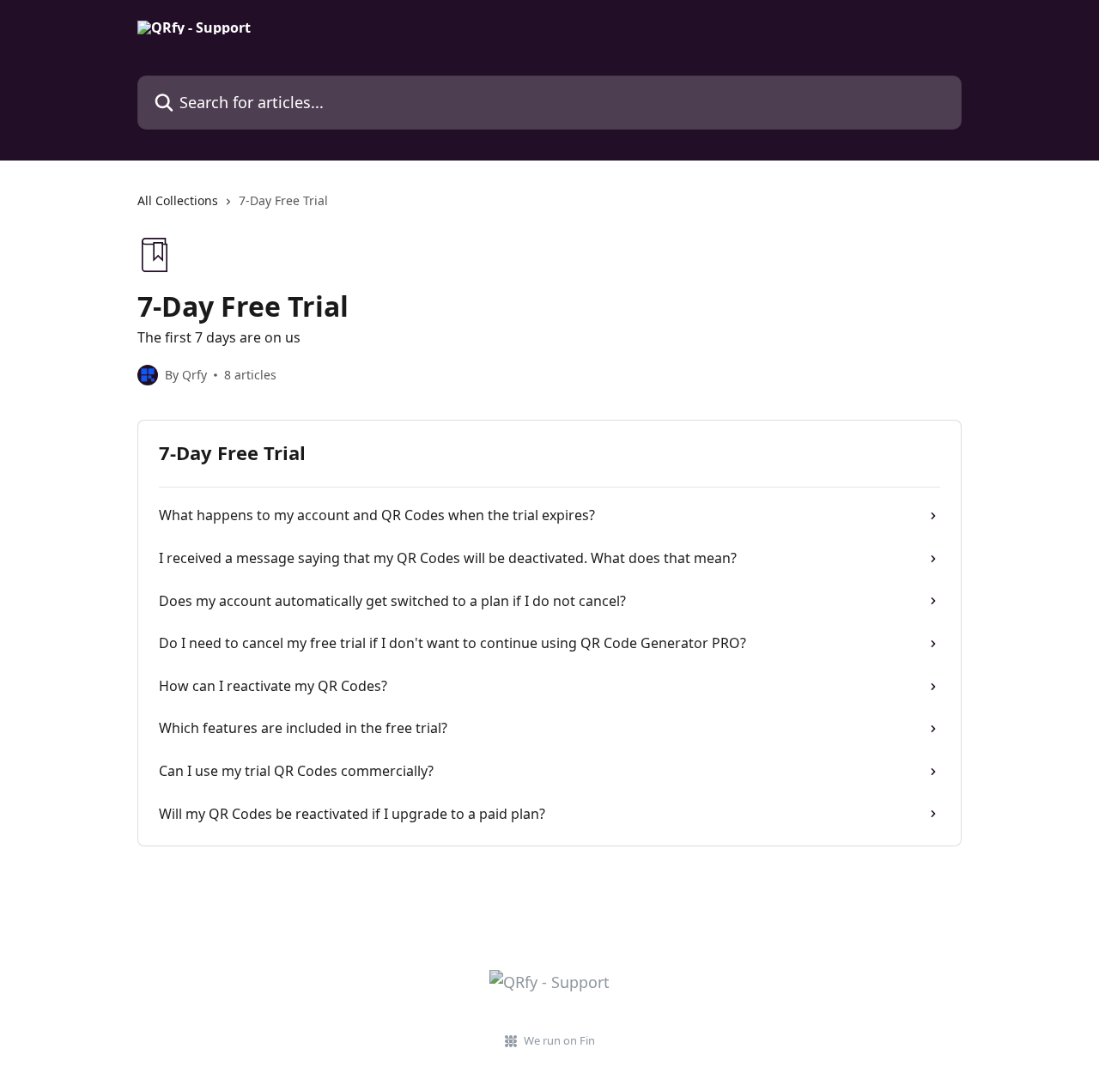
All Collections (177, 200)
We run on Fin (559, 1040)
